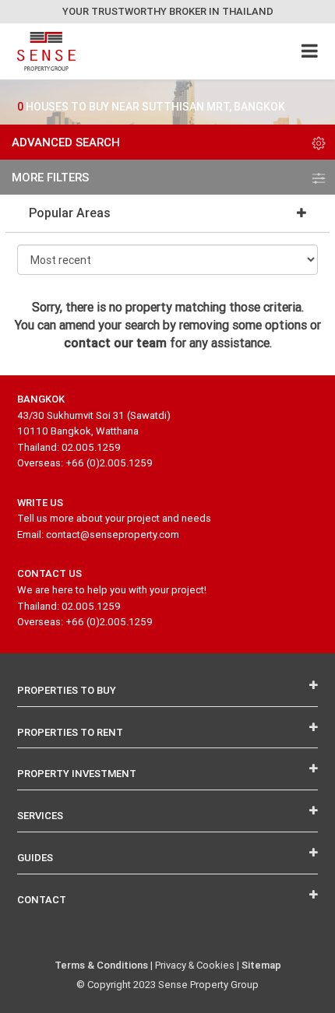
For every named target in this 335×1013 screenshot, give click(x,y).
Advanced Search (66, 142)
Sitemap (261, 965)
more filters (50, 177)
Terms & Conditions (101, 965)
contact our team (115, 342)
